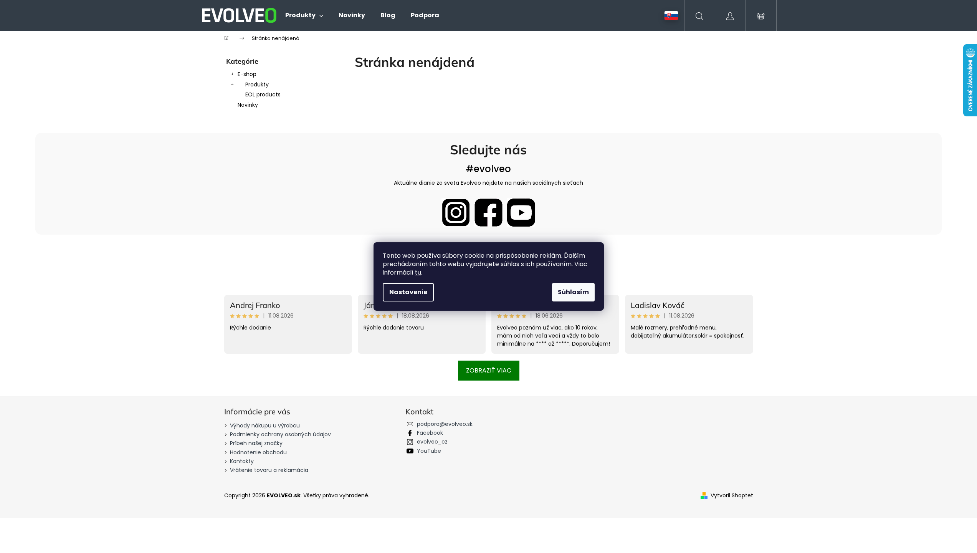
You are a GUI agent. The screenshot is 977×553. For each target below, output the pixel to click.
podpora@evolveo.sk (445, 424)
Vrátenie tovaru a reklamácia (269, 470)
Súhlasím (573, 292)
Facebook (430, 433)
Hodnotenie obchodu (258, 452)
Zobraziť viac (488, 370)
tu (418, 272)
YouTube (429, 451)
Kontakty (242, 461)
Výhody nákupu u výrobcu (265, 425)
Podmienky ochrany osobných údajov (280, 434)
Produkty (257, 84)
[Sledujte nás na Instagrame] (455, 212)
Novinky (248, 105)
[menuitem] (304, 15)
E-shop (247, 74)
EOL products (263, 94)
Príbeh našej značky (256, 443)
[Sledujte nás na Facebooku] (488, 212)
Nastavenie (408, 292)
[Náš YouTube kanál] (521, 212)
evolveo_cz (432, 441)
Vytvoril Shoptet (732, 495)
